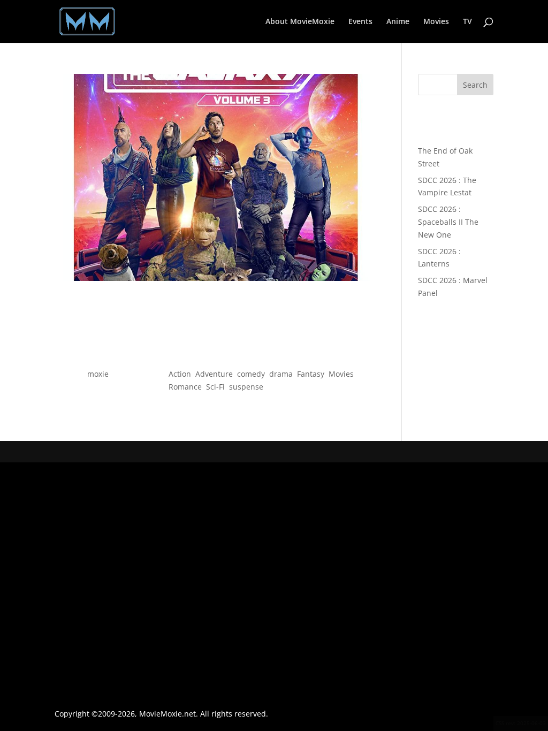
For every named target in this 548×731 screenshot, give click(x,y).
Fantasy (310, 374)
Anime (397, 22)
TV (467, 22)
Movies (436, 22)
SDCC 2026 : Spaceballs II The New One (448, 222)
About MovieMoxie (299, 22)
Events (360, 22)
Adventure (214, 374)
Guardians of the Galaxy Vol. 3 (216, 354)
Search (475, 85)
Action (180, 374)
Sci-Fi (215, 387)
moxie (98, 374)
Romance (185, 387)
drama (281, 374)
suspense (246, 387)
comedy (251, 374)
